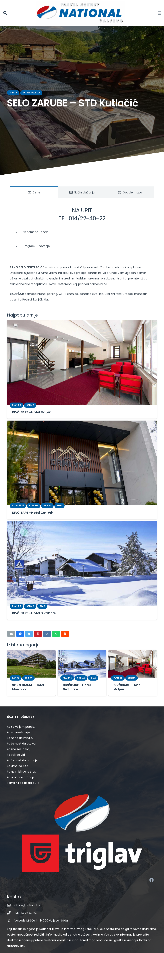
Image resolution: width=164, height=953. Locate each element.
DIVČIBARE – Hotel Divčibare (34, 613)
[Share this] (20, 634)
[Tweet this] (29, 634)
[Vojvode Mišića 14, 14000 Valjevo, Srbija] (10, 920)
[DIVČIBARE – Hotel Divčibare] (82, 563)
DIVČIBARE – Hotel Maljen (31, 412)
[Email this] (11, 634)
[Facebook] (151, 880)
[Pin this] (38, 634)
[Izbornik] (159, 13)
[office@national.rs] (10, 905)
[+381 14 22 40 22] (10, 913)
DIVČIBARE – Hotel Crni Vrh (32, 513)
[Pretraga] (5, 13)
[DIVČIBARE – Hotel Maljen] (82, 362)
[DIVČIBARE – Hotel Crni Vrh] (82, 463)
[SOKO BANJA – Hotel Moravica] (31, 664)
